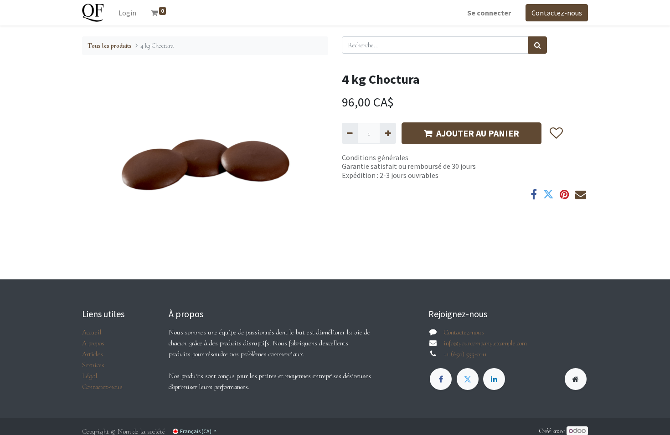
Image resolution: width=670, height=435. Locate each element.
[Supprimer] (350, 133)
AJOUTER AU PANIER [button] (477, 133)
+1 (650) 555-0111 (465, 354)
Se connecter (489, 12)
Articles (92, 354)
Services (93, 364)
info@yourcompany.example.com (485, 343)
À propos (93, 343)
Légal (90, 375)
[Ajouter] (388, 133)
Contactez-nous (556, 12)
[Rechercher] (537, 45)
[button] (556, 133)
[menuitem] (127, 13)
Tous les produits (110, 46)
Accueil (92, 332)
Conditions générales (375, 157)
